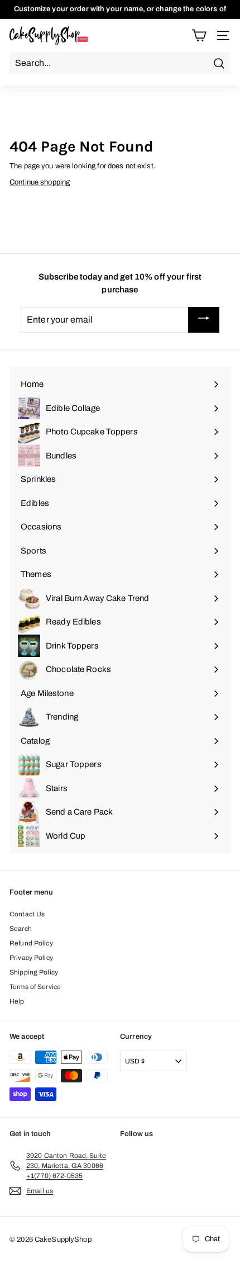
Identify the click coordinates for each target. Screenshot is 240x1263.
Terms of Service (35, 987)
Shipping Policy (33, 972)
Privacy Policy (31, 958)
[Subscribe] (203, 320)
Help (17, 1001)
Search (20, 929)
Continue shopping (39, 182)
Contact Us (27, 914)
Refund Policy (31, 943)
